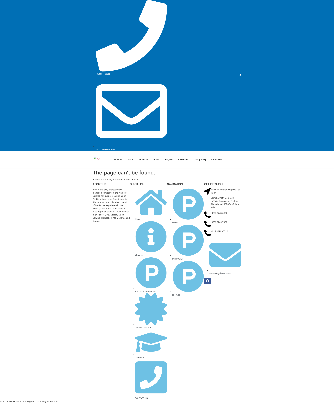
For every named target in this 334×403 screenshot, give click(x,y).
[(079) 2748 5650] (207, 214)
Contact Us (216, 159)
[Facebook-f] (240, 75)
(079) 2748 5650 (219, 213)
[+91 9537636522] (207, 233)
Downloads (183, 159)
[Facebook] (207, 281)
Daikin (130, 159)
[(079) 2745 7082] (207, 224)
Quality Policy (200, 159)
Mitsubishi (143, 159)
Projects (169, 159)
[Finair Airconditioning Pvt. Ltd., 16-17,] (207, 191)
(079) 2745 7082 (219, 222)
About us (118, 159)
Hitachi (156, 159)
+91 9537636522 (219, 231)
